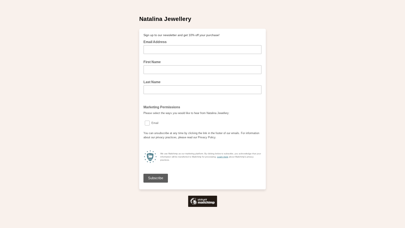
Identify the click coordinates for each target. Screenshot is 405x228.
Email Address (156, 41)
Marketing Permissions (163, 106)
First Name (152, 62)
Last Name (152, 82)
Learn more (222, 157)
